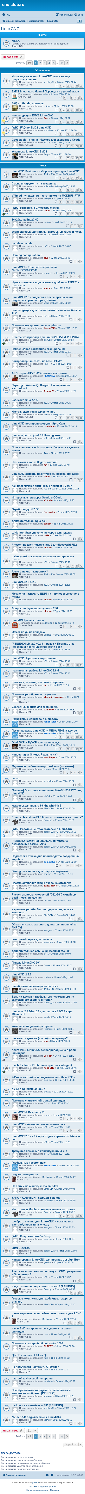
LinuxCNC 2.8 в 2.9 (24, 582)
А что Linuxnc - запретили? (30, 571)
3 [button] (44, 63)
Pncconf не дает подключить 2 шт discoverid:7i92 (44, 544)
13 (77, 665)
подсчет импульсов (25, 1174)
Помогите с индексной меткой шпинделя (39, 1100)
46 (72, 134)
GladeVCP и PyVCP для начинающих (36, 742)
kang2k (47, 198)
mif (45, 465)
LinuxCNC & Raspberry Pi (28, 1112)
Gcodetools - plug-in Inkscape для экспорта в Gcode (46, 139)
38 (77, 85)
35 (68, 177)
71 (81, 122)
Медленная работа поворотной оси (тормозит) (43, 766)
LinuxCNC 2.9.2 (21, 974)
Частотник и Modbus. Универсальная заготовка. (44, 1209)
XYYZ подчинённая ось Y (29, 1088)
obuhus (47, 977)
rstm (46, 1334)
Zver (46, 118)
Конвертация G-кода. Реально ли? (35, 754)
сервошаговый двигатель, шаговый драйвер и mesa (46, 231)
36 (68, 85)
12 (72, 665)
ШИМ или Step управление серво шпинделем (42, 532)
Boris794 (48, 635)
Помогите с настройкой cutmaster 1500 (37, 1343)
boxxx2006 (49, 862)
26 (68, 214)
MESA (16, 40)
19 (81, 190)
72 (81, 418)
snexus (47, 874)
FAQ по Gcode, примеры (28, 103)
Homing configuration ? (27, 255)
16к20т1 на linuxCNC (25, 219)
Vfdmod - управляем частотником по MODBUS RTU (46, 195)
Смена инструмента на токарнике (34, 183)
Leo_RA (48, 1056)
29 (81, 214)
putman (47, 106)
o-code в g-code (22, 243)
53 (81, 749)
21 (72, 110)
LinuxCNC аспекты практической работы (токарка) (45, 473)
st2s (46, 258)
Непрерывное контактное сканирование (38, 348)
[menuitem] (6, 14)
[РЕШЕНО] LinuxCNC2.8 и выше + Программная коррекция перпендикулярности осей (43, 645)
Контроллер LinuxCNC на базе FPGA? (37, 361)
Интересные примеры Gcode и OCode (37, 497)
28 (77, 214)
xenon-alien (50, 721)
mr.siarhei (48, 1381)
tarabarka (48, 942)
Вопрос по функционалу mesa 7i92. (35, 608)
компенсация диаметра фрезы (32, 1026)
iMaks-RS (49, 174)
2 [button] (40, 63)
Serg (46, 154)
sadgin (47, 523)
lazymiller (48, 781)
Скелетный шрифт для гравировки (35, 706)
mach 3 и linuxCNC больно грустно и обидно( (42, 1065)
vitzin (46, 303)
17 (72, 190)
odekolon (47, 623)
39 (81, 85)
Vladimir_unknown (54, 697)
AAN (46, 453)
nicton (47, 547)
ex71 (46, 234)
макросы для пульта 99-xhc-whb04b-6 (36, 805)
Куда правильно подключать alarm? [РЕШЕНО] (43, 1286)
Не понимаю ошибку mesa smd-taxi (35, 1186)
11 (68, 665)
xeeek (47, 288)
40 (72, 565)
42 (81, 565)
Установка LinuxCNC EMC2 (29, 151)
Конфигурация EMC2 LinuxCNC (32, 115)
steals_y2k (49, 82)
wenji (46, 1017)
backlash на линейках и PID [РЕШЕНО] (37, 1405)
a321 (46, 142)
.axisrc (16, 778)
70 (77, 122)
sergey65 (48, 273)
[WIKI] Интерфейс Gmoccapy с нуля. (36, 207)
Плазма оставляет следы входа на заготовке (41, 882)
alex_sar (48, 930)
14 (81, 665)
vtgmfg (47, 1420)
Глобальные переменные (29, 1162)
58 (81, 158)
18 (77, 190)
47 (77, 134)
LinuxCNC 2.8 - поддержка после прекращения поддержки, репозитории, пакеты (42, 299)
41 (77, 565)
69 (72, 122)
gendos (47, 1262)
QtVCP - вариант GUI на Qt (29, 1355)
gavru (47, 769)
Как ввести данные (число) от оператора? (40, 1038)
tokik (46, 535)
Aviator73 (49, 391)
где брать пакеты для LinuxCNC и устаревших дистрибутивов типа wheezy (42, 1223)
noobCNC (49, 1068)
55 (68, 158)
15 (72, 1216)
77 (81, 146)
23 (81, 110)
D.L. (46, 1103)
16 (68, 190)
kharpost (48, 1396)
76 (77, 146)
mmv (46, 414)
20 (68, 110)
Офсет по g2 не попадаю (28, 632)
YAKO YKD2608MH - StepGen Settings (36, 1197)
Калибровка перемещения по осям (35, 986)
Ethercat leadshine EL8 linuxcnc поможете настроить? (47, 817)
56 (72, 158)
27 (72, 214)
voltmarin (48, 186)
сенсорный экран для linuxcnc (32, 939)
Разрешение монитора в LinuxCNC (35, 718)
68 (68, 122)
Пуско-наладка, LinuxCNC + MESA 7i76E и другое (44, 730)
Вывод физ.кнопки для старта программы (40, 871)
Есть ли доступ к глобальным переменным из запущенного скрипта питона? (43, 998)
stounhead (49, 130)
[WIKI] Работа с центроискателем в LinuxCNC (42, 829)
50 (68, 749)
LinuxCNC (10, 28)
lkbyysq (48, 340)
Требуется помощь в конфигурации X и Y (39, 1151)
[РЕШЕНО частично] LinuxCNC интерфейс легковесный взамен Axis (40, 842)
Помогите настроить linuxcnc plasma (36, 325)
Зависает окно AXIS (25, 400)
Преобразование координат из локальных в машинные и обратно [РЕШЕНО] (41, 1392)
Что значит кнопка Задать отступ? (34, 462)
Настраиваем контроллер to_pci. (33, 411)
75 (72, 146)
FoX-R (47, 364)
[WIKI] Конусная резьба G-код (31, 1236)
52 (77, 749)
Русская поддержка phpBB (43, 1486)
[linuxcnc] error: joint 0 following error (36, 435)
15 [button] (61, 63)
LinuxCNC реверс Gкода (28, 620)
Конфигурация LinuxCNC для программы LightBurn (46, 1259)
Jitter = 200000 (21, 1247)
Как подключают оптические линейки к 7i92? (42, 485)
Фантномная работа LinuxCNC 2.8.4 (35, 670)
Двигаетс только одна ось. (29, 520)
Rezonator (49, 512)
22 (77, 110)
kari (46, 1041)
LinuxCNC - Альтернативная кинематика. (39, 1124)
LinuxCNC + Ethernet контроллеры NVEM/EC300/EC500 (34, 269)
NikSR (47, 796)
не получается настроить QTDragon (35, 1366)
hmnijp (47, 1115)
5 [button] (53, 63)
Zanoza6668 (50, 885)
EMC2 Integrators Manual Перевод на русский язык (45, 91)
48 (81, 134)
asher (46, 94)
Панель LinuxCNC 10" (26, 962)
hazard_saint (50, 488)
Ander (47, 210)
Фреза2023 (49, 328)
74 (68, 146)
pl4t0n (47, 222)
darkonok (49, 709)
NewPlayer (49, 757)
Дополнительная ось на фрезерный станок (41, 950)
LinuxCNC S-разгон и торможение (34, 658)
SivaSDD (48, 808)
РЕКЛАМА (49, 376)
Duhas (47, 965)
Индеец (48, 1029)
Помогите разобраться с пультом (34, 694)
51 (72, 749)
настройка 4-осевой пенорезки (32, 1378)
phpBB (35, 1482)
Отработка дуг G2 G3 (25, 509)
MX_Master (47, 1177)
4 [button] (49, 63)
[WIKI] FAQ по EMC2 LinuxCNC (32, 127)
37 (72, 85)
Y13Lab (48, 500)
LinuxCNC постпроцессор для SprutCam (38, 423)
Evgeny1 (48, 820)
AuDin (47, 900)
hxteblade (49, 426)
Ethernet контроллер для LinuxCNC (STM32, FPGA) (45, 337)
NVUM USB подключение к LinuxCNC (36, 1417)
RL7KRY (48, 1346)
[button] (29, 62)
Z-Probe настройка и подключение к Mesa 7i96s (43, 1077)
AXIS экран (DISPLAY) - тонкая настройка (39, 373)
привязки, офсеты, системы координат (38, 682)
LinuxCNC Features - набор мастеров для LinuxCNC (46, 171)
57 (77, 158)
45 (68, 134)
